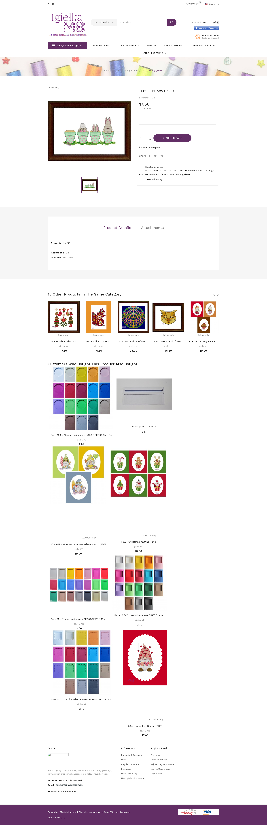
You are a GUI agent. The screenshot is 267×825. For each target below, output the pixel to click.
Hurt (123, 759)
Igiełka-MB (64, 243)
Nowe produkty (129, 773)
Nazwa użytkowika (160, 769)
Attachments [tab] (152, 228)
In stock (56, 257)
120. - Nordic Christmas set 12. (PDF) (63, 341)
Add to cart (173, 137)
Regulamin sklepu (130, 764)
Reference (57, 252)
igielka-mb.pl (71, 812)
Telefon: (62, 791)
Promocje (126, 769)
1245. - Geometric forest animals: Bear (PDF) (168, 341)
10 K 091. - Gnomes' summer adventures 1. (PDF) (78, 544)
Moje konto (156, 773)
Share (150, 156)
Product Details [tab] (117, 228)
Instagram (53, 4)
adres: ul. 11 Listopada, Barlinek (65, 780)
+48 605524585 (210, 35)
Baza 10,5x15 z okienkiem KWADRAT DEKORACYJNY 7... (82, 699)
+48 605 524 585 (67, 791)
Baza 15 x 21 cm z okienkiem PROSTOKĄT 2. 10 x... (79, 619)
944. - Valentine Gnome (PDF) (145, 726)
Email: (51, 785)
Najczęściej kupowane (132, 778)
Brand (54, 243)
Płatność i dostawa (131, 755)
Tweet (156, 156)
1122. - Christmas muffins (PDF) (138, 541)
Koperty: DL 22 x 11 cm (144, 426)
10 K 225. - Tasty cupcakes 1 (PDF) (203, 341)
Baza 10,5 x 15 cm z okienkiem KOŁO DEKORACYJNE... (81, 435)
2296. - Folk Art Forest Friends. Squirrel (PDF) (98, 341)
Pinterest (162, 156)
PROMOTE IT (61, 817)
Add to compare (151, 147)
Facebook (48, 4)
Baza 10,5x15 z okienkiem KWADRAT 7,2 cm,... (139, 615)
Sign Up (205, 22)
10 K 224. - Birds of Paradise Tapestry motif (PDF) (133, 341)
